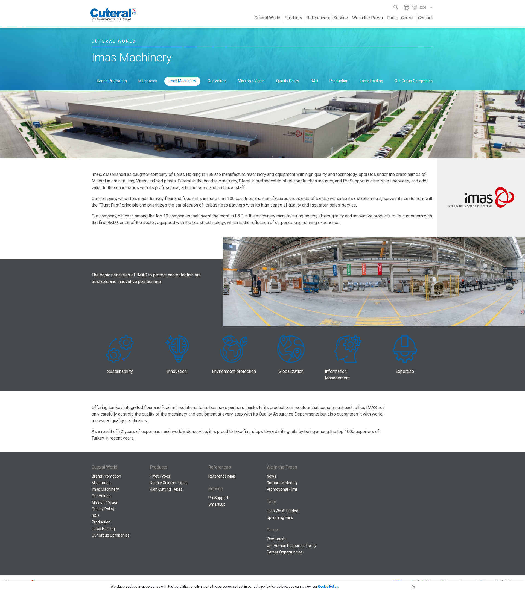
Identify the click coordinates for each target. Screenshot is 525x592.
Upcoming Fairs (280, 517)
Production (338, 81)
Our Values (217, 81)
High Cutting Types (166, 489)
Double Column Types (169, 483)
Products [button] (293, 17)
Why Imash (276, 539)
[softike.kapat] (412, 586)
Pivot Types (160, 476)
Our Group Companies (414, 81)
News (271, 476)
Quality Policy (287, 81)
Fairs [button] (392, 17)
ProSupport (218, 498)
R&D (314, 81)
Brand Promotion (112, 81)
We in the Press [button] (367, 17)
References (318, 17)
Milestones (147, 81)
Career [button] (407, 17)
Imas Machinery (182, 81)
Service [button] (340, 17)
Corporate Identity (282, 483)
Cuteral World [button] (267, 17)
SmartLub (217, 504)
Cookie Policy (328, 586)
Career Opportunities (285, 552)
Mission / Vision (251, 81)
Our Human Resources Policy (291, 545)
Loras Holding (371, 81)
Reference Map (221, 476)
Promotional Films (282, 489)
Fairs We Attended (282, 511)
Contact (425, 17)
